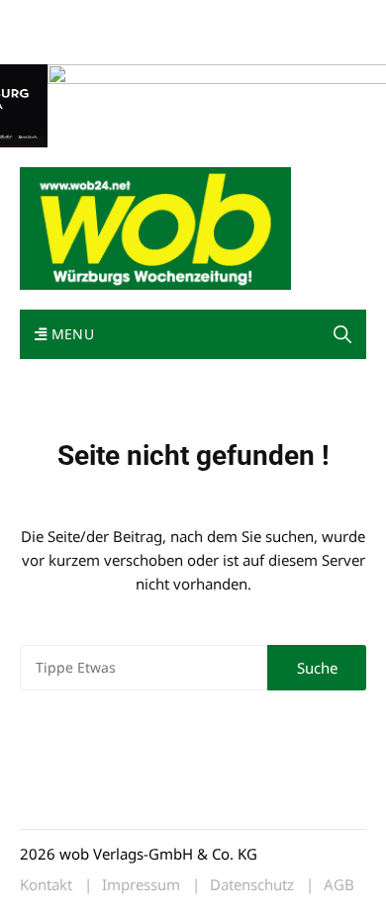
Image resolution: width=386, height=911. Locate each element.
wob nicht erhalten (156, 18)
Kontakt (245, 18)
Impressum (312, 18)
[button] (342, 334)
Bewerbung (54, 42)
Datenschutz (252, 884)
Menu (70, 333)
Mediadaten (55, 18)
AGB (339, 884)
